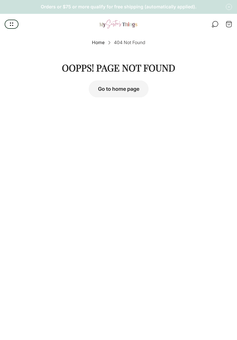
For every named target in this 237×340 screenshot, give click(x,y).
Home (98, 42)
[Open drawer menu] (11, 24)
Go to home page (118, 89)
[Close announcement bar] (228, 6)
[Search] (215, 24)
